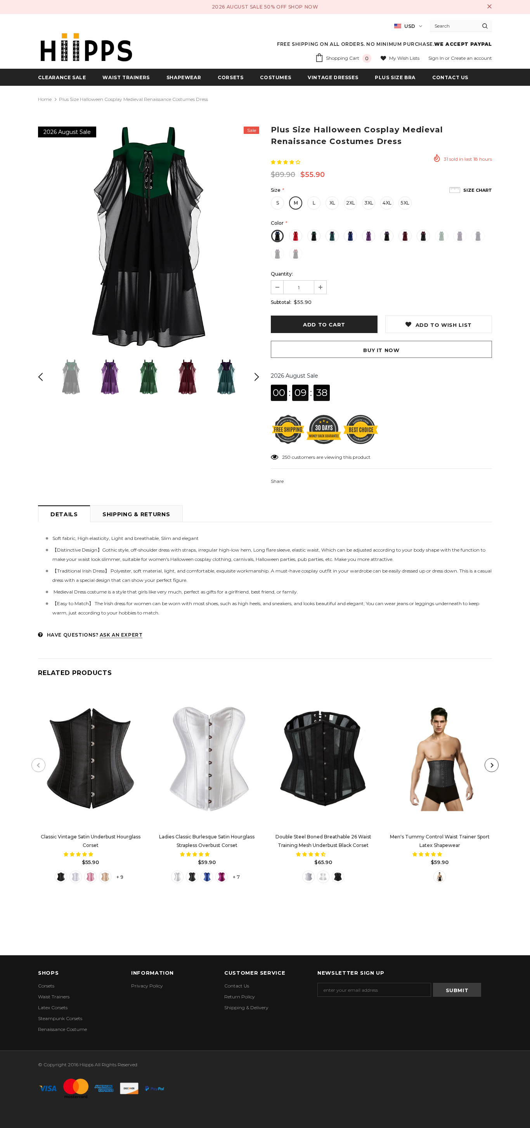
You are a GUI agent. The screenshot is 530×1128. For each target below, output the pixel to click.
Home (45, 99)
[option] (148, 237)
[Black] (61, 877)
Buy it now (381, 350)
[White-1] (323, 877)
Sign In (436, 58)
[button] (286, 162)
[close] (489, 7)
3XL (368, 203)
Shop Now (303, 7)
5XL (405, 203)
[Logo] (86, 47)
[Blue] (207, 877)
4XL (387, 203)
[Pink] (90, 877)
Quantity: (282, 274)
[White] (75, 877)
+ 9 (119, 877)
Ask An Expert (121, 635)
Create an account (471, 58)
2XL (350, 203)
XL (332, 203)
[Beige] (105, 877)
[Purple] (221, 877)
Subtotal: (281, 302)
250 (286, 457)
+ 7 (236, 877)
